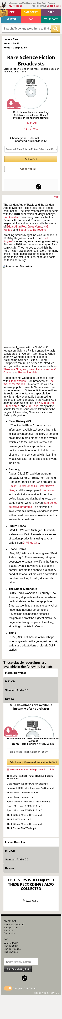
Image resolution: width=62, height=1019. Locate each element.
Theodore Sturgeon (15, 369)
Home (11, 12)
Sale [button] (51, 12)
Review (9, 698)
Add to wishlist (27, 168)
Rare (15, 39)
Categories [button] (31, 12)
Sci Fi (16, 43)
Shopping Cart (11, 927)
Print (56, 196)
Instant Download (15, 672)
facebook (24, 186)
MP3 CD (10, 681)
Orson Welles (17, 380)
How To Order (11, 946)
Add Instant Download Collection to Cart (33, 762)
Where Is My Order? (14, 924)
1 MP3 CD (31, 123)
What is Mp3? (11, 943)
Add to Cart (31, 159)
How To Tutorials (12, 949)
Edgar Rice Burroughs (32, 229)
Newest (11, 19)
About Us (8, 930)
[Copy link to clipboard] (38, 186)
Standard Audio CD (16, 690)
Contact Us (9, 933)
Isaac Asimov (37, 369)
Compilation (20, 47)
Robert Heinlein (28, 372)
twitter (31, 186)
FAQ (31, 19)
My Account (15, 6)
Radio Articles (11, 952)
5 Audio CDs (31, 129)
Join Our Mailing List (18, 969)
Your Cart (51, 19)
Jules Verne (35, 226)
